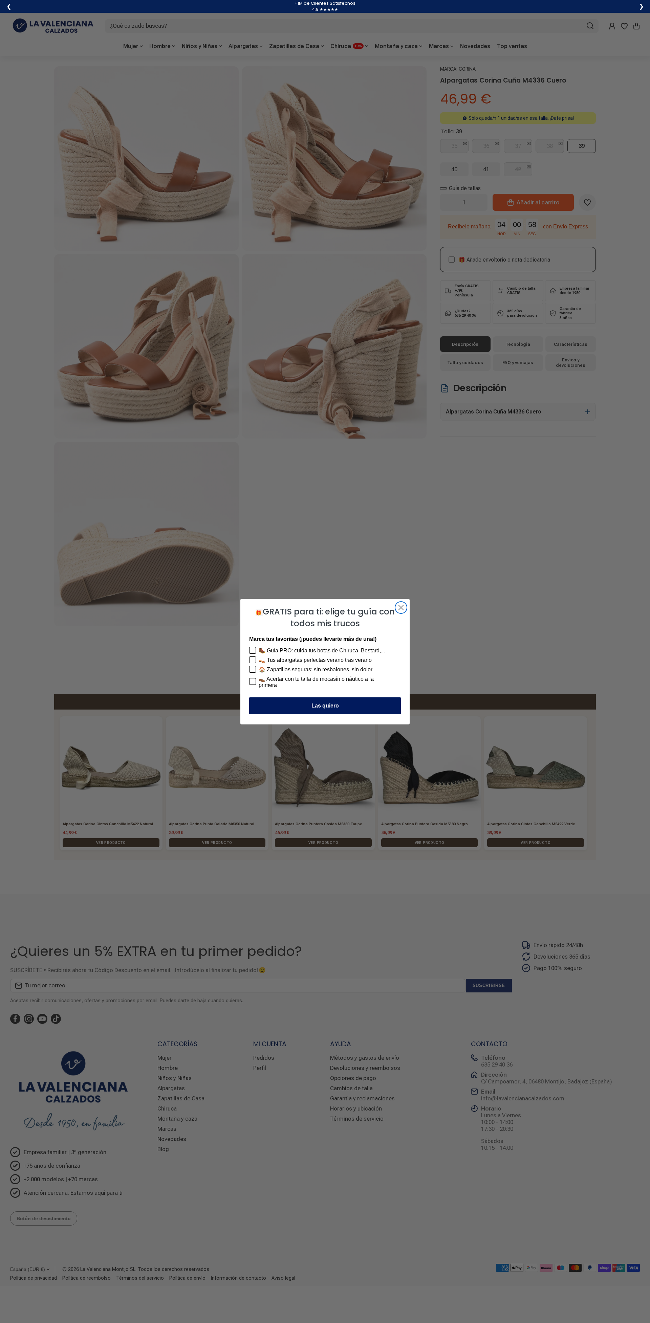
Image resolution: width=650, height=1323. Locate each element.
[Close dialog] (401, 607)
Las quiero (325, 706)
